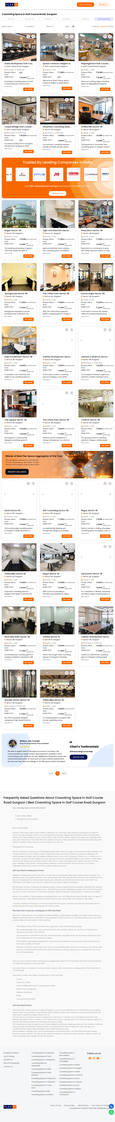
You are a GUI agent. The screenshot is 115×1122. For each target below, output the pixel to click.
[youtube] (98, 1058)
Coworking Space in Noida (69, 1065)
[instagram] (94, 1058)
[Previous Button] (5, 47)
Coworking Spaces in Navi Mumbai (41, 1073)
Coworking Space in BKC (40, 1091)
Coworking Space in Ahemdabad (67, 1054)
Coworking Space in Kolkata (70, 1089)
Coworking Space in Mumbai (42, 1053)
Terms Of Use (55, 1105)
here (38, 968)
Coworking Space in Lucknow (70, 1082)
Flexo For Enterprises (11, 1063)
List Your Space (85, 4)
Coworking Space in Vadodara (43, 1082)
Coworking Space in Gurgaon (70, 1068)
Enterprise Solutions (11, 1053)
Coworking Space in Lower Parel (41, 1086)
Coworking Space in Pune (41, 1056)
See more (8, 86)
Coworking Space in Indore (69, 1071)
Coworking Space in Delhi (41, 1069)
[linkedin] (90, 1058)
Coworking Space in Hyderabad (39, 1064)
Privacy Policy (69, 1105)
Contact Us (8, 1066)
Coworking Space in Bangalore (43, 1060)
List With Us (8, 1060)
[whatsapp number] (111, 1112)
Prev (51, 773)
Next (64, 773)
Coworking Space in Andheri (42, 1094)
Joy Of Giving (9, 1056)
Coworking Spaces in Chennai (71, 1075)
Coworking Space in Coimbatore (67, 1093)
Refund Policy (83, 1105)
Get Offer (28, 89)
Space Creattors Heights (24, 816)
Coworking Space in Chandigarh (67, 1060)
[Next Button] (33, 47)
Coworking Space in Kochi (69, 1078)
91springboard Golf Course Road (27, 819)
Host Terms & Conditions (101, 1105)
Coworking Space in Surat (69, 1085)
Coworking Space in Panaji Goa (43, 1078)
